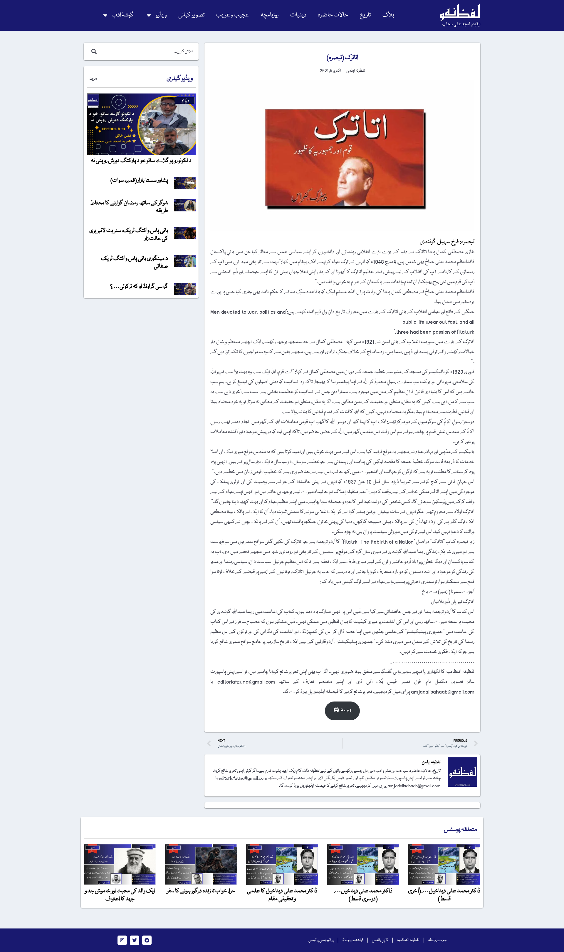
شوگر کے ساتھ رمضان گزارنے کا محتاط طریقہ (129, 207)
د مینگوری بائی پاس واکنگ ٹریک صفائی (134, 262)
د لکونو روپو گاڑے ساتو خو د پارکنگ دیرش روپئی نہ (141, 160)
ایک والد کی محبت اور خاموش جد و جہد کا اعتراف (120, 895)
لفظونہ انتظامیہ (408, 940)
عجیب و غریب (232, 15)
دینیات (298, 15)
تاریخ (365, 15)
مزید (93, 79)
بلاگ (388, 15)
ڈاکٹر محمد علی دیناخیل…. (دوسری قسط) (363, 895)
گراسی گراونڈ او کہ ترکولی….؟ (139, 286)
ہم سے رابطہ (437, 940)
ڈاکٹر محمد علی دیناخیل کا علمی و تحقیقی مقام (282, 895)
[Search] (93, 51)
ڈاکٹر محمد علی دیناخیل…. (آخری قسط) (444, 895)
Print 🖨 (342, 711)
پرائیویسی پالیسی (321, 940)
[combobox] (147, 51)
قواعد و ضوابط (352, 940)
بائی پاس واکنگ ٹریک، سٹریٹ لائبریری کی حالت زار (128, 234)
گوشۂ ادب (123, 15)
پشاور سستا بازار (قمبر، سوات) (139, 180)
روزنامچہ (269, 15)
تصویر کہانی (191, 15)
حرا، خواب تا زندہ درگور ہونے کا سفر (201, 891)
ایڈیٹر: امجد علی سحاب (461, 24)
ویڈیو (161, 15)
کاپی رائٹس (380, 940)
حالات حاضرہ (333, 15)
